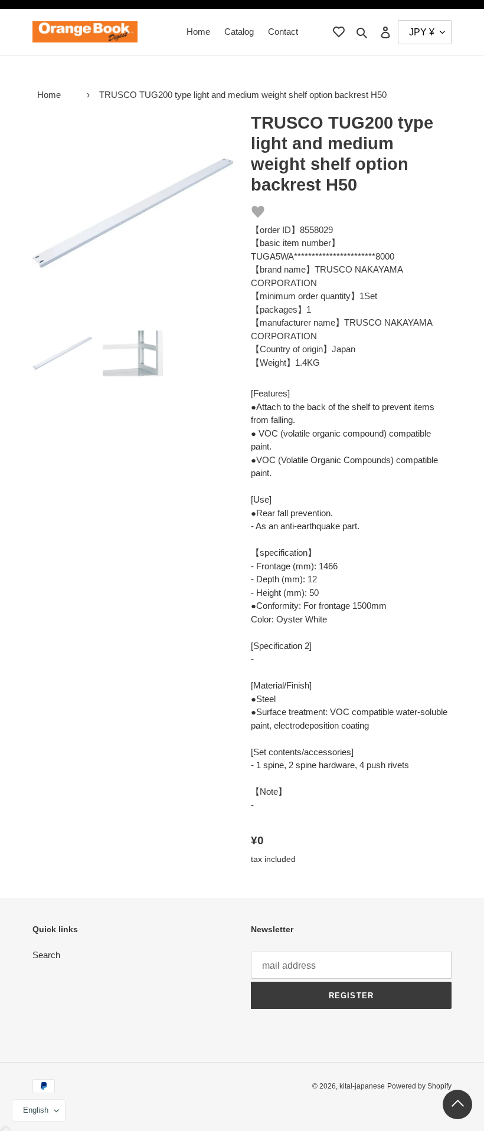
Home (49, 95)
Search (46, 955)
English (35, 1110)
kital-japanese (362, 1086)
